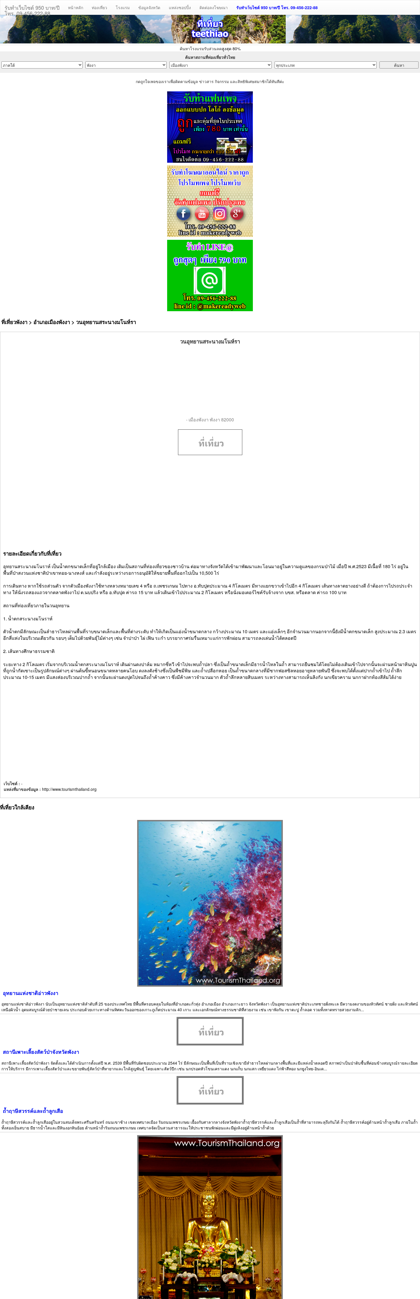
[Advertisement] (210, 381)
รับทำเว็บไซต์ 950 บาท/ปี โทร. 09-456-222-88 (277, 7)
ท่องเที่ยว (99, 7)
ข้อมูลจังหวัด (149, 7)
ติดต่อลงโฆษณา (213, 7)
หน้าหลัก (75, 7)
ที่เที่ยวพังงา (14, 322)
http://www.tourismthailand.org (69, 789)
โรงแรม (123, 7)
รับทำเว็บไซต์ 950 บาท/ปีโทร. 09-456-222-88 (32, 9)
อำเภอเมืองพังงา (51, 322)
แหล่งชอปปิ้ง (180, 7)
